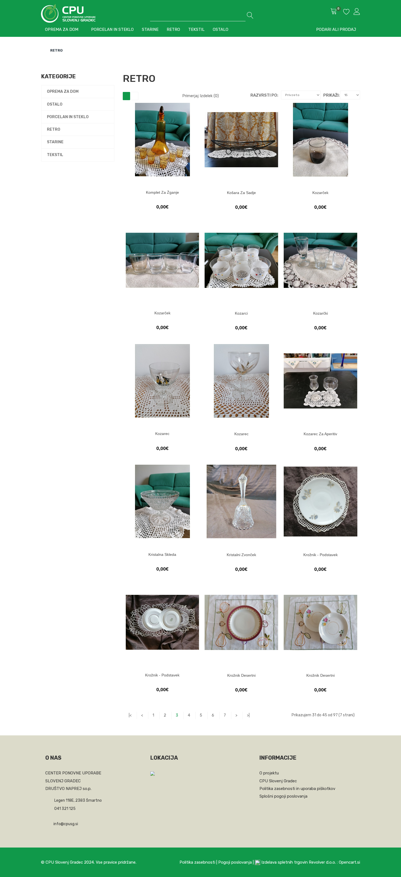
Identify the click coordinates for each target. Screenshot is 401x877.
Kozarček (320, 192)
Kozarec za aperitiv (320, 434)
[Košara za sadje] (241, 140)
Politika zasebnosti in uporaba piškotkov (297, 788)
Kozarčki (320, 313)
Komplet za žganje (162, 192)
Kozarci (241, 313)
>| (248, 715)
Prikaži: (331, 95)
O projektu (269, 773)
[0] (333, 12)
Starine (55, 142)
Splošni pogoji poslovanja (283, 796)
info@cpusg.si (65, 824)
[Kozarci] (241, 260)
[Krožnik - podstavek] (320, 501)
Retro (56, 50)
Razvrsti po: (264, 95)
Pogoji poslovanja (235, 862)
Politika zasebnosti (197, 862)
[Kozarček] (320, 140)
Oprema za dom (63, 91)
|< (130, 715)
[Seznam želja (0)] (346, 12)
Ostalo (54, 104)
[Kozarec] (162, 380)
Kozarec (162, 433)
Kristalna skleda (162, 554)
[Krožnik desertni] (241, 622)
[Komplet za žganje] (162, 139)
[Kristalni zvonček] (241, 501)
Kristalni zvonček (241, 555)
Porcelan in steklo (68, 117)
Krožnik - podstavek (320, 555)
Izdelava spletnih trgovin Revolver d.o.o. (299, 862)
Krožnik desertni (241, 675)
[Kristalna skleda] (162, 501)
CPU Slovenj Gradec (278, 780)
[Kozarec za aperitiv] (320, 381)
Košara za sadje (241, 192)
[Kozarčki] (320, 260)
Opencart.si (349, 862)
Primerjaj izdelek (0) (200, 95)
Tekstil (55, 155)
